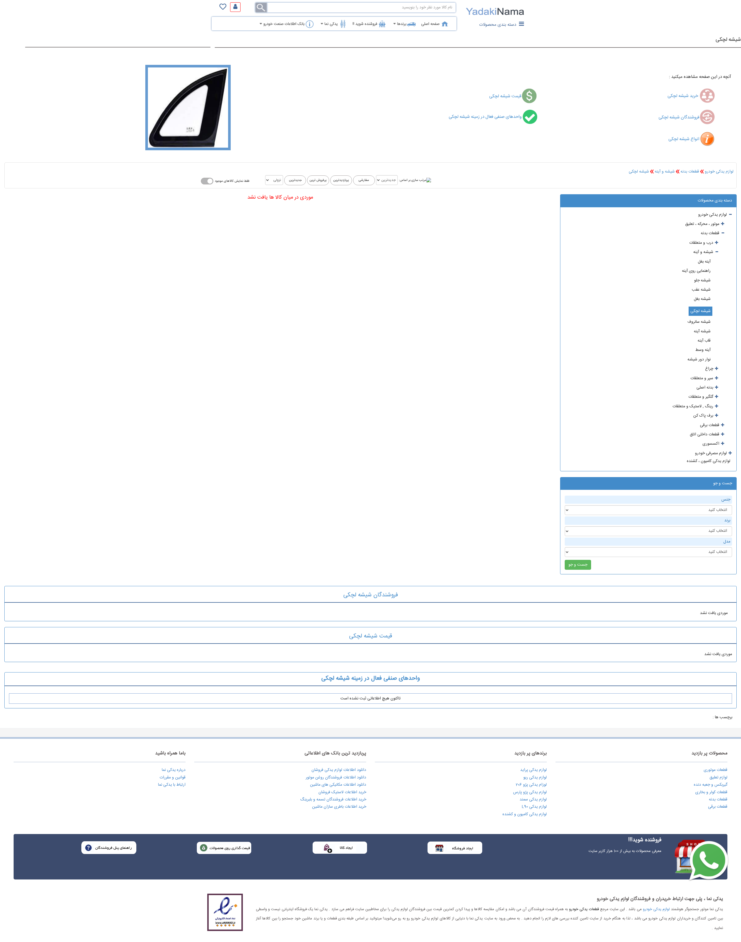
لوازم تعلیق (718, 777)
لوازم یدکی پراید (533, 770)
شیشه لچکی (728, 39)
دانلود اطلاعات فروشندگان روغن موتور (336, 777)
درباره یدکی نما (174, 770)
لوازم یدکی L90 (534, 806)
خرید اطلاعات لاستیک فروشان (342, 792)
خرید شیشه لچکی (683, 96)
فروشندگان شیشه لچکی (679, 117)
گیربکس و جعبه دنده (710, 784)
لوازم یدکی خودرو (719, 171)
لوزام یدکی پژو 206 (531, 784)
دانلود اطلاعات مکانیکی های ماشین (338, 784)
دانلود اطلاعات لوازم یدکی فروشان (338, 770)
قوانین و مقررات (172, 777)
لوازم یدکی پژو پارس (530, 792)
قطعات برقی (717, 806)
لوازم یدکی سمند (533, 799)
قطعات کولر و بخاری (711, 792)
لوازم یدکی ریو (535, 777)
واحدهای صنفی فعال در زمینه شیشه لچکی (486, 116)
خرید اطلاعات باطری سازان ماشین (339, 806)
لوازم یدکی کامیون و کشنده (524, 814)
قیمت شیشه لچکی (505, 96)
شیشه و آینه (665, 171)
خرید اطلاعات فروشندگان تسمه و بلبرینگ (333, 799)
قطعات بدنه (690, 171)
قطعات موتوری (715, 770)
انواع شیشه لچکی (683, 139)
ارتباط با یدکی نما (172, 784)
